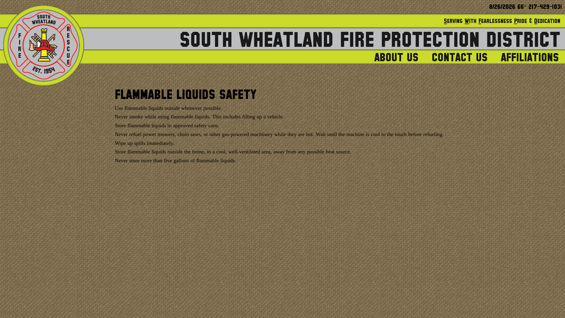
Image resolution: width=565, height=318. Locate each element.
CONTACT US (460, 58)
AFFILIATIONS (530, 58)
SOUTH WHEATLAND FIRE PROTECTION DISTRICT (370, 40)
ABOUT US (396, 58)
